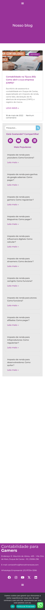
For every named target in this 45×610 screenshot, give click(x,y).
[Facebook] (10, 140)
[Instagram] (16, 577)
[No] (42, 601)
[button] (22, 3)
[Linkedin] (34, 140)
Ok (13, 606)
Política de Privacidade (26, 606)
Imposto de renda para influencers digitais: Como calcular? (19, 239)
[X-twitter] (26, 140)
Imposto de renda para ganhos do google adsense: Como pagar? (22, 177)
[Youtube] (18, 140)
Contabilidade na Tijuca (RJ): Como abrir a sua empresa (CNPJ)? (21, 80)
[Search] (38, 128)
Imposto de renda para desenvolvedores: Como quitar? (18, 362)
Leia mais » (12, 108)
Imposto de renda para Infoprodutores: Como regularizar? (18, 340)
